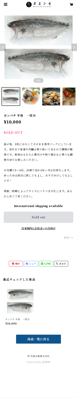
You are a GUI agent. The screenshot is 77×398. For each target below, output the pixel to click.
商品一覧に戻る (38, 339)
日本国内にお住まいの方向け (38, 228)
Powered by (34, 362)
